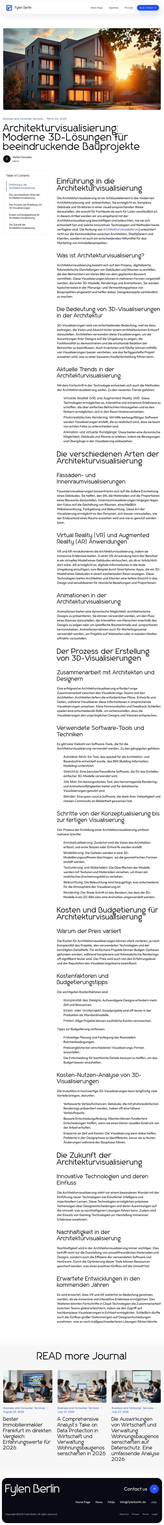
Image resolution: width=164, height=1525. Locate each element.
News (99, 1502)
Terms (145, 1514)
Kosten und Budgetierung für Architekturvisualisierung (24, 216)
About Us (124, 1514)
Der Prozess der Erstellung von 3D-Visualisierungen (25, 206)
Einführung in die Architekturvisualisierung (22, 186)
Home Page (82, 1502)
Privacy (135, 1514)
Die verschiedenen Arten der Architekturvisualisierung (24, 196)
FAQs (111, 1502)
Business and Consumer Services (23, 119)
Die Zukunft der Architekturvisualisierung (22, 226)
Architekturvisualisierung (121, 229)
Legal (154, 1514)
